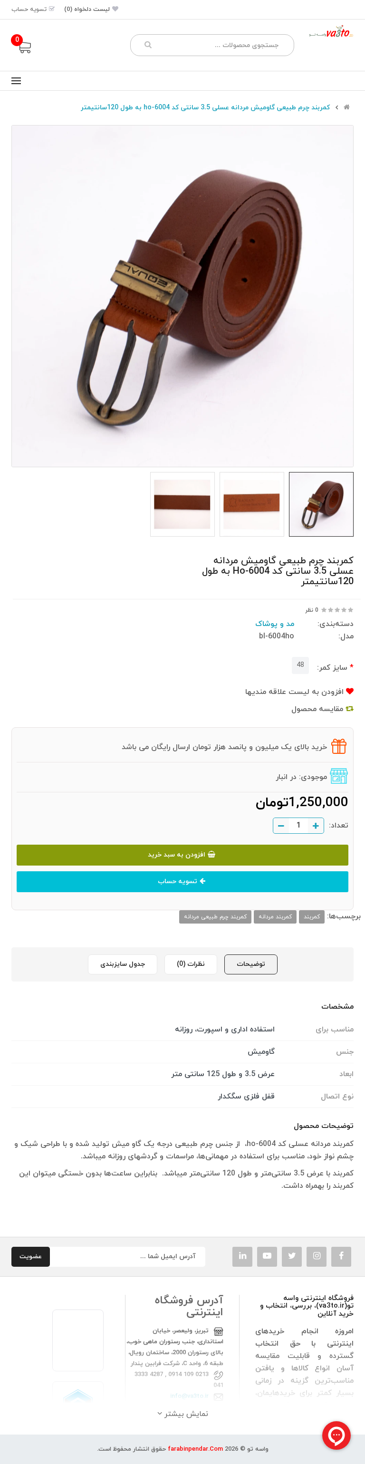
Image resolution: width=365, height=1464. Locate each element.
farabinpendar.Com (195, 1449)
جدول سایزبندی (122, 964)
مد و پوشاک (274, 624)
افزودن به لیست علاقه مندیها (295, 692)
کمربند (312, 917)
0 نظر (311, 610)
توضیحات (251, 964)
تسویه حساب (177, 881)
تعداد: (338, 825)
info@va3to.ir (189, 1396)
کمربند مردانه (275, 917)
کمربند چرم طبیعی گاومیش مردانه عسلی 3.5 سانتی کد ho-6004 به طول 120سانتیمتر (205, 108)
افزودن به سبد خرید (176, 854)
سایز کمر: (332, 668)
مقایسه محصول (318, 709)
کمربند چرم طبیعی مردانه (215, 917)
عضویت (30, 1256)
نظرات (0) (191, 964)
